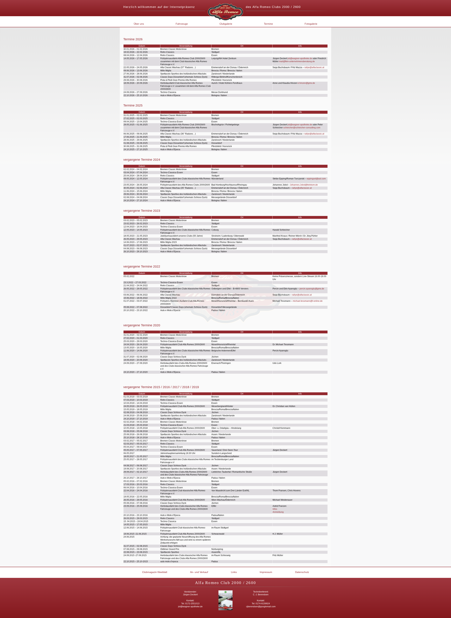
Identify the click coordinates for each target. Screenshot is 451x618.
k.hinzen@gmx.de (306, 83)
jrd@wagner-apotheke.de (300, 58)
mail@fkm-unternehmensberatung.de (297, 61)
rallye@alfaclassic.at (314, 67)
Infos (275, 509)
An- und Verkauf (199, 572)
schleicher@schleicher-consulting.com (301, 127)
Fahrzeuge (182, 23)
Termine (268, 23)
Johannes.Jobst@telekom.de (304, 185)
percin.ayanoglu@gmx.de (311, 288)
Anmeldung (278, 512)
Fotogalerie (311, 23)
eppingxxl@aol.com (316, 178)
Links (234, 572)
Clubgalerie (226, 23)
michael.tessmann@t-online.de (308, 301)
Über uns (139, 23)
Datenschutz (302, 572)
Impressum (266, 572)
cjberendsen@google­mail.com (261, 606)
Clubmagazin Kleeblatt (154, 572)
